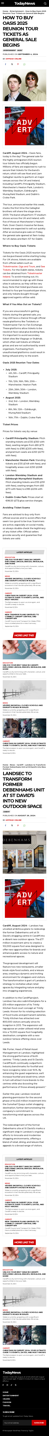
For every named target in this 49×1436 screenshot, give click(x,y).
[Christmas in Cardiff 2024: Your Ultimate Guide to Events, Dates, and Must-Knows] (24, 728)
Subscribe (39, 1423)
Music (19, 50)
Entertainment (17, 11)
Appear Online (14, 59)
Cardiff (8, 593)
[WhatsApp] (24, 64)
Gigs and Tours (27, 266)
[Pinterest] (18, 64)
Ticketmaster (10, 266)
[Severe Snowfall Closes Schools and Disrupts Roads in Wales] (24, 689)
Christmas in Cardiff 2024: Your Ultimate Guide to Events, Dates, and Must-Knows (24, 597)
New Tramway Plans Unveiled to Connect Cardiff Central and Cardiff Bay (22, 616)
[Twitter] (11, 64)
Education (10, 557)
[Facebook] (5, 64)
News (7, 576)
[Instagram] (7, 1384)
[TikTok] (11, 1384)
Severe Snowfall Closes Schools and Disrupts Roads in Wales (22, 579)
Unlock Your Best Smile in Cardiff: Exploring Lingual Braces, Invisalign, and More (24, 561)
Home (5, 11)
